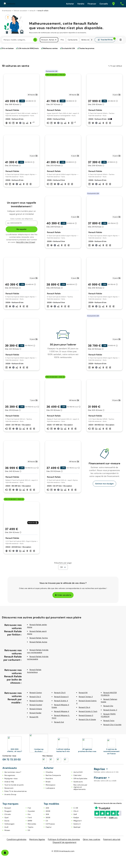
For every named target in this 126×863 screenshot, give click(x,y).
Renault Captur (36, 692)
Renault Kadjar (35, 713)
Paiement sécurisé (111, 839)
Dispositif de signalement (64, 842)
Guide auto (78, 782)
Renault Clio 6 (60, 692)
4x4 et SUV (78, 772)
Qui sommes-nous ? (12, 772)
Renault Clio (108, 706)
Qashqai (76, 827)
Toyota (30, 827)
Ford (30, 817)
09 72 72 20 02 (11, 759)
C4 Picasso (50, 824)
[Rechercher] (35, 40)
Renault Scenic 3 (110, 710)
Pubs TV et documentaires (15, 791)
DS (29, 830)
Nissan (7, 830)
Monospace (50, 785)
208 (47, 808)
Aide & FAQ (9, 782)
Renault (7, 808)
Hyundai (31, 811)
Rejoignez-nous (11, 778)
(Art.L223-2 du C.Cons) (25, 242)
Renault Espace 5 (86, 715)
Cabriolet (77, 775)
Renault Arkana (36, 709)
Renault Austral (36, 705)
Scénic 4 (77, 824)
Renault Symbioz (36, 701)
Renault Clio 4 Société (112, 725)
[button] (56, 40)
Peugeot (7, 811)
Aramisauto (6, 10)
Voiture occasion (20, 10)
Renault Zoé (59, 722)
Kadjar (76, 817)
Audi (6, 827)
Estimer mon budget (104, 484)
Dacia (6, 821)
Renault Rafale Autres (38, 642)
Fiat (29, 808)
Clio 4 (75, 811)
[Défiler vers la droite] (91, 39)
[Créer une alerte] (5, 853)
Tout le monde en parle (14, 785)
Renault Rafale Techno (39, 638)
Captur (49, 827)
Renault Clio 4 (84, 707)
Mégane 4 (77, 821)
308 (47, 814)
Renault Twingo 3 (86, 697)
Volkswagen (9, 824)
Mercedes (32, 824)
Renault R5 (34, 717)
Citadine (49, 772)
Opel (6, 817)
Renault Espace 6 (61, 697)
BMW (30, 821)
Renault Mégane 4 (61, 711)
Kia (29, 814)
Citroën (7, 814)
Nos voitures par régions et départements (80, 787)
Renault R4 (83, 692)
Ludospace (50, 788)
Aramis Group (10, 794)
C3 (47, 821)
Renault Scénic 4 (61, 701)
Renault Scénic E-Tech (88, 711)
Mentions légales (37, 839)
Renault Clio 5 (35, 697)
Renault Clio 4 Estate (87, 719)
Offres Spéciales (80, 778)
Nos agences (9, 775)
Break (48, 782)
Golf (75, 814)
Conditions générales (16, 839)
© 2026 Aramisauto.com (63, 851)
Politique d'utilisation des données (64, 839)
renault (32, 10)
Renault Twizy (108, 720)
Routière (49, 778)
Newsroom (8, 788)
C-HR (75, 808)
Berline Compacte (53, 775)
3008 (48, 817)
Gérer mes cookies (91, 839)
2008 (48, 811)
